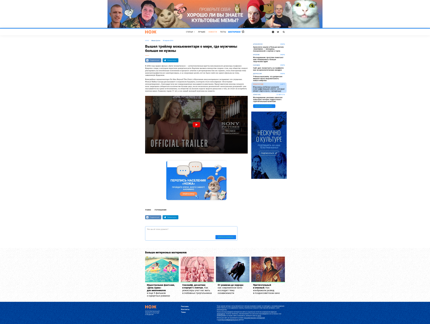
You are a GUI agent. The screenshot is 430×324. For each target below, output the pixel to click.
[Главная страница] (150, 32)
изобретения (258, 84)
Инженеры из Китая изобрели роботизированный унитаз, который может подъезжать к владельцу (268, 89)
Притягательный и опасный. (266, 289)
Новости (213, 32)
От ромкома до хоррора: (231, 289)
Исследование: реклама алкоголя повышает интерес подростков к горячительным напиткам (267, 99)
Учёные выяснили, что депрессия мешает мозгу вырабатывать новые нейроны (267, 79)
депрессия (257, 73)
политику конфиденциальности (228, 320)
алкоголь (257, 94)
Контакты (185, 309)
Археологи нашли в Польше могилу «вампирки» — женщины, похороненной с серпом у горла (268, 49)
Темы (183, 312)
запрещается (221, 314)
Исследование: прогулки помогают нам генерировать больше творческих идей (268, 59)
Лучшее (201, 32)
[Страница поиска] (284, 32)
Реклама (185, 306)
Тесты (223, 32)
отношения (161, 210)
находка (256, 65)
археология (257, 44)
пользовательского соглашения (254, 318)
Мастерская (234, 32)
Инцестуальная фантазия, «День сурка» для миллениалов (161, 290)
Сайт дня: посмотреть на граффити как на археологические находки (268, 69)
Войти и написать (225, 237)
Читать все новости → (264, 106)
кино (147, 40)
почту (259, 315)
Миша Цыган (155, 40)
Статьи (189, 32)
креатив (256, 54)
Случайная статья (243, 31)
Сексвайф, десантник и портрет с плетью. (197, 289)
